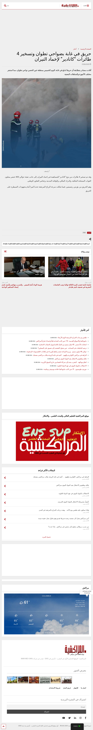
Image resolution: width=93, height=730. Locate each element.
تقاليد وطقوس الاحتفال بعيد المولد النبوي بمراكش (71, 359)
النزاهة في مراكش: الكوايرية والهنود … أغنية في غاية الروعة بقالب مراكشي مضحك (60, 355)
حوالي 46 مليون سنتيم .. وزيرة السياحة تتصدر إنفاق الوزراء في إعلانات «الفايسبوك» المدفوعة (56, 352)
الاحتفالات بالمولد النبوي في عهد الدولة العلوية (72, 366)
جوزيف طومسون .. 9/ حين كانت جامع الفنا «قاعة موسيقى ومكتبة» (65, 369)
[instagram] (81, 718)
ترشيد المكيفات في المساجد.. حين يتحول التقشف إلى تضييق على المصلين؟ (62, 348)
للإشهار (75, 688)
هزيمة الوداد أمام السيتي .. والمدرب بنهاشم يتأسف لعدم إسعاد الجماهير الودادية (22, 286)
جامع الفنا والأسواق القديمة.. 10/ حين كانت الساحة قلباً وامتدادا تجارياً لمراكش (61, 341)
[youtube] (63, 718)
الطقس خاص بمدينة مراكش (46, 629)
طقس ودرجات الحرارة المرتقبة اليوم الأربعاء (72, 337)
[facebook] (85, 718)
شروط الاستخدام (54, 688)
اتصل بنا (83, 688)
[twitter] (69, 718)
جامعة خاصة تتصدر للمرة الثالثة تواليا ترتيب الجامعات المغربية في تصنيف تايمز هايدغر (72, 286)
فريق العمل (67, 688)
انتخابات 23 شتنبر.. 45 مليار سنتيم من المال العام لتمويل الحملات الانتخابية (63, 344)
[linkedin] (75, 718)
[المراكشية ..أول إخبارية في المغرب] (69, 7)
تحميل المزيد (46, 537)
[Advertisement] (46, 29)
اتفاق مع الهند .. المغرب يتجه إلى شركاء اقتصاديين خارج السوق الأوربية (64, 362)
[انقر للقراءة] (68, 267)
